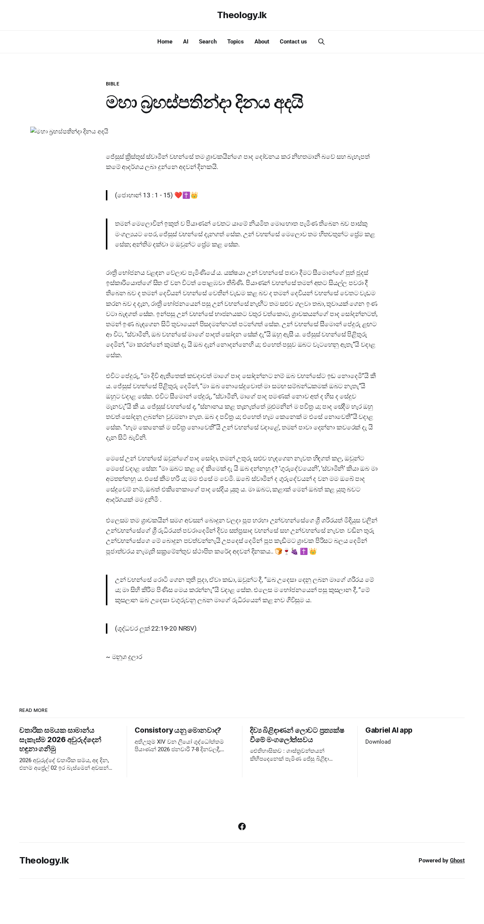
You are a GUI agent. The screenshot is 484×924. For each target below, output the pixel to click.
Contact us (293, 41)
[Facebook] (242, 826)
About (261, 41)
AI (185, 41)
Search (208, 41)
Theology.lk (242, 15)
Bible (112, 84)
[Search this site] (321, 42)
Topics (235, 41)
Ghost (457, 860)
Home (164, 41)
